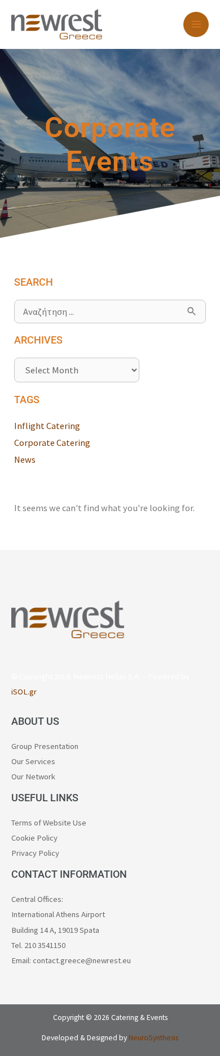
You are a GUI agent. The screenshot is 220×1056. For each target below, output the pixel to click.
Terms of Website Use (48, 823)
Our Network (33, 776)
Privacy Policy (35, 853)
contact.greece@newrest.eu (82, 960)
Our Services (33, 761)
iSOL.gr (24, 692)
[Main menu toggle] (196, 24)
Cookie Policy (34, 838)
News (25, 459)
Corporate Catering (52, 442)
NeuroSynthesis (153, 1038)
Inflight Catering (47, 425)
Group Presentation (44, 746)
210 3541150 (44, 945)
